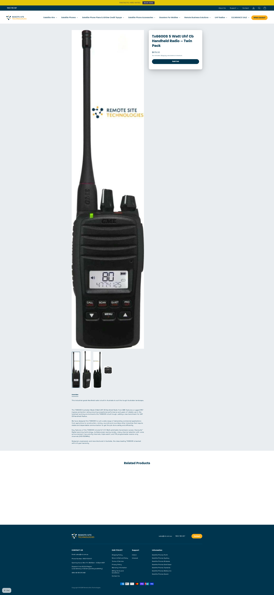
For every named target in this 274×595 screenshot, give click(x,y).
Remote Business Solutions (196, 18)
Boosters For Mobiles (168, 18)
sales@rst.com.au (165, 536)
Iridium (134, 555)
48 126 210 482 (80, 573)
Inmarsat (135, 558)
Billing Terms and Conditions (118, 572)
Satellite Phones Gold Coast (161, 564)
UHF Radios (220, 18)
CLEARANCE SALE (239, 18)
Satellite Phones (68, 18)
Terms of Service (118, 561)
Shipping (164, 55)
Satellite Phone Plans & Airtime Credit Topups (102, 18)
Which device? (259, 18)
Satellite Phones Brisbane (161, 561)
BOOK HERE (148, 3)
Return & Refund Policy (120, 558)
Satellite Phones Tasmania (161, 568)
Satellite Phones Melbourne (161, 571)
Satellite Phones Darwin (160, 574)
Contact (246, 8)
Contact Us (116, 576)
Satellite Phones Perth (160, 555)
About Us (222, 8)
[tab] (75, 395)
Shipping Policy (117, 555)
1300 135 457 (12, 8)
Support (233, 8)
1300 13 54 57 (87, 559)
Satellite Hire (49, 18)
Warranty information (119, 568)
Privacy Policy (117, 564)
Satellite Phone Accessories (141, 18)
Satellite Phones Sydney (160, 558)
